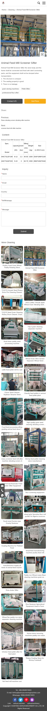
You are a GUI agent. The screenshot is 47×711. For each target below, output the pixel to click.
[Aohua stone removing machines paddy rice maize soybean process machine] (35, 620)
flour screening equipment (35, 492)
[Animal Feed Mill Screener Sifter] (35, 256)
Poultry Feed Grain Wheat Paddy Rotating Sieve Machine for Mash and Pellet (12, 266)
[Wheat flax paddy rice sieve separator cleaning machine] (12, 604)
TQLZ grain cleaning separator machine (35, 328)
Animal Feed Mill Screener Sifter (34, 269)
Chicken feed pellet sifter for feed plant (12, 653)
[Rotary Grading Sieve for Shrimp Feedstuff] (35, 647)
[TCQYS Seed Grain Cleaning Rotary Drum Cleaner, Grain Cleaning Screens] (12, 303)
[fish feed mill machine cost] (12, 668)
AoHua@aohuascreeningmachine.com (26, 693)
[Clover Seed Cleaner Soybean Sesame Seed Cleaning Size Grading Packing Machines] (12, 382)
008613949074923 (27, 695)
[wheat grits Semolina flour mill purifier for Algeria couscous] (35, 504)
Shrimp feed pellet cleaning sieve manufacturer (35, 460)
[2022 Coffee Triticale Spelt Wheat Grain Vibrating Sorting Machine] (35, 287)
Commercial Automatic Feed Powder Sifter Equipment (12, 485)
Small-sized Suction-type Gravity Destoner (12, 522)
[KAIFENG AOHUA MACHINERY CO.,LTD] (12, 3)
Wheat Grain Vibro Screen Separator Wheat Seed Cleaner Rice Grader (35, 360)
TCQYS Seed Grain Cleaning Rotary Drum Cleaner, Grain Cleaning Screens (12, 313)
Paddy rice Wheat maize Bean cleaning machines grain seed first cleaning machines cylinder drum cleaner (35, 576)
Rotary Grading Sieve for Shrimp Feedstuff (35, 659)
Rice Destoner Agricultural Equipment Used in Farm (35, 605)
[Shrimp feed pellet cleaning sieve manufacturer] (35, 442)
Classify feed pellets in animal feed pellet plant (35, 394)
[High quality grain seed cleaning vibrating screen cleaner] (35, 409)
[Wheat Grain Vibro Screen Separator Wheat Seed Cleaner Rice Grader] (35, 344)
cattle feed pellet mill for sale (12, 370)
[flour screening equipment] (35, 477)
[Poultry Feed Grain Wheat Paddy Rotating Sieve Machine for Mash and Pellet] (12, 254)
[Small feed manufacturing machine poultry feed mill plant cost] (35, 534)
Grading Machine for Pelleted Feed (12, 547)
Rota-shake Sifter (12, 590)
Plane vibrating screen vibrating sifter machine (15, 120)
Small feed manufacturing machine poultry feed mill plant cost (35, 552)
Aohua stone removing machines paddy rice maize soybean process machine (35, 634)
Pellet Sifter (26, 89)
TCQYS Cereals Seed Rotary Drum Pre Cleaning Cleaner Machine (12, 291)
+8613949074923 (25, 690)
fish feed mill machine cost (12, 681)
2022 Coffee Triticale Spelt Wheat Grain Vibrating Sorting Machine (35, 304)
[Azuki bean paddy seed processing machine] (12, 329)
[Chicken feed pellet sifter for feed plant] (12, 636)
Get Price (35, 101)
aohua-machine (19, 703)
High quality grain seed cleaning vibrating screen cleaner (35, 423)
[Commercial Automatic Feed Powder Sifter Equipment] (12, 473)
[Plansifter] (23, 36)
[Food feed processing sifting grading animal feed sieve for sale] (12, 411)
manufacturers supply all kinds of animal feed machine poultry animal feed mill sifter (12, 567)
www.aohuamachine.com (15, 54)
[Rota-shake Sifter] (12, 579)
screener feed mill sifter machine (11, 128)
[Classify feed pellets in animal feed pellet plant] (35, 377)
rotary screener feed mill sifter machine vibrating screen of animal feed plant (12, 460)
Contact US (12, 101)
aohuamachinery (33, 703)
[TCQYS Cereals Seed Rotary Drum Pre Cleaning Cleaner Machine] (12, 279)
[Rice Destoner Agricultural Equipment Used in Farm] (35, 591)
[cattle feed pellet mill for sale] (12, 357)
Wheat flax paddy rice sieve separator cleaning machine (12, 618)
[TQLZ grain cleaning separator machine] (35, 316)
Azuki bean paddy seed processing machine (12, 342)
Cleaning (11, 10)
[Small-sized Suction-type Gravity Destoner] (12, 504)
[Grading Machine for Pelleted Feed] (12, 535)
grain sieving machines (10, 89)
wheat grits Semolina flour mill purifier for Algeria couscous (35, 515)
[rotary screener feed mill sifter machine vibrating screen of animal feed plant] (12, 444)
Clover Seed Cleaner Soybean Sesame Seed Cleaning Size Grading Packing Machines (12, 394)
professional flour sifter (10, 93)
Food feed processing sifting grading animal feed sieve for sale (12, 428)
